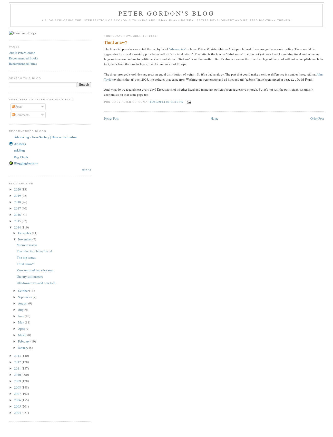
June (21, 316)
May (21, 322)
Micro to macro (27, 245)
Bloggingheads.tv (26, 163)
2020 (18, 189)
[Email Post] (189, 102)
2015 (18, 221)
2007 (18, 393)
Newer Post (111, 118)
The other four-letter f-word (34, 251)
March (22, 335)
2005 (18, 406)
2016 (18, 214)
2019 (18, 195)
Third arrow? (25, 264)
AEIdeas (20, 143)
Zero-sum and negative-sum (35, 270)
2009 (18, 381)
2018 (18, 202)
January (23, 347)
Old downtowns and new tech (36, 283)
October (23, 290)
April (22, 328)
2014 (18, 227)
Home (214, 118)
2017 (18, 208)
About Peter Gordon (22, 52)
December (25, 233)
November (25, 239)
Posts (18, 106)
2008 (18, 387)
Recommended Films (23, 63)
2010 (18, 374)
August (23, 303)
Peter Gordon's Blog (166, 13)
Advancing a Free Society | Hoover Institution (45, 137)
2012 (18, 362)
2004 (18, 412)
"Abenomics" (177, 49)
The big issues (26, 257)
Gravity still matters (30, 276)
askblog (19, 150)
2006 (18, 400)
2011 (18, 368)
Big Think (21, 156)
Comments (22, 115)
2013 (18, 355)
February (24, 341)
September (25, 297)
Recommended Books (23, 58)
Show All (86, 169)
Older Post (317, 118)
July (21, 309)
